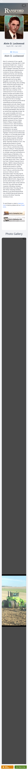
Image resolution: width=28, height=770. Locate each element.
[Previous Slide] (3, 600)
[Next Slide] (24, 600)
